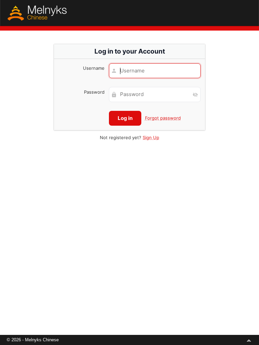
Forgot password (163, 118)
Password (94, 92)
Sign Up (151, 137)
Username (94, 68)
